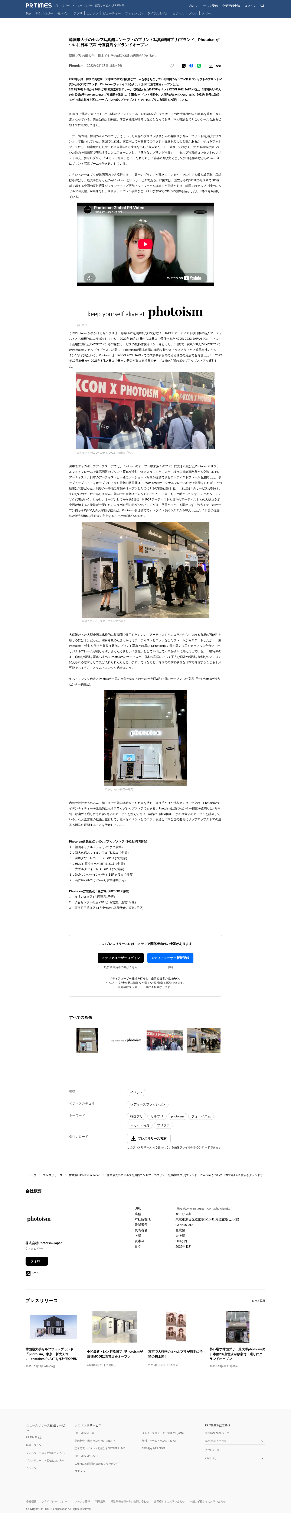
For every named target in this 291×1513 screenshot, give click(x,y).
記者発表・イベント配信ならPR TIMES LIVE (100, 1448)
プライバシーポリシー (54, 1501)
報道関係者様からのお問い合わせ (130, 1501)
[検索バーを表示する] (262, 6)
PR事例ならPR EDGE (154, 1448)
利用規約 (100, 1501)
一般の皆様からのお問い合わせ (208, 1501)
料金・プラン (34, 1445)
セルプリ (157, 1116)
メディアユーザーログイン (121, 958)
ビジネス (178, 13)
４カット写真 (139, 1125)
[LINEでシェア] (199, 65)
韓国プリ (136, 1116)
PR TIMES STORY (84, 1433)
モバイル (63, 13)
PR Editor (80, 1471)
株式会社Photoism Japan (84, 1175)
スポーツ (208, 13)
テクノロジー (44, 13)
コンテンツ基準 (81, 1501)
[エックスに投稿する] (183, 65)
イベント (136, 1092)
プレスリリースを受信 (203, 6)
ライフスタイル (157, 13)
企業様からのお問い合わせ (169, 1501)
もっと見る (258, 1300)
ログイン (250, 6)
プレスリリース (52, 1175)
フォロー (36, 1261)
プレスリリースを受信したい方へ (45, 1453)
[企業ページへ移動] (39, 1220)
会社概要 (31, 1501)
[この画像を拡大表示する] (87, 1040)
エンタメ (93, 13)
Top (28, 13)
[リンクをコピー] (218, 65)
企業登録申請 (231, 6)
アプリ (77, 13)
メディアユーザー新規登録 (170, 958)
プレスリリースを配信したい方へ (45, 1460)
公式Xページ (212, 1450)
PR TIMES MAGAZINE (87, 1456)
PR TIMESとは (34, 1437)
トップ (32, 1175)
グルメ (193, 13)
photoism (177, 1116)
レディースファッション (147, 1104)
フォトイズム (201, 1116)
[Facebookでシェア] (191, 65)
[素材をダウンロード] (210, 65)
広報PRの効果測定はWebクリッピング (97, 1463)
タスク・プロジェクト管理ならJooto (163, 1433)
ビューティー (112, 13)
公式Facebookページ (217, 1433)
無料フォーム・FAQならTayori (159, 1440)
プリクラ (163, 1125)
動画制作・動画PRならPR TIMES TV (95, 1440)
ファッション (134, 13)
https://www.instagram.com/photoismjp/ (203, 1208)
